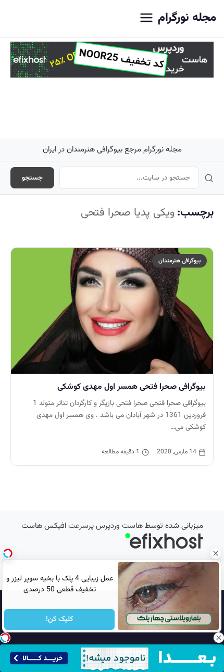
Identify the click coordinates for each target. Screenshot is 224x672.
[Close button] (216, 553)
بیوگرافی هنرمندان (179, 260)
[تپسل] (5, 637)
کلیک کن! (59, 619)
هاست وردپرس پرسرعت (105, 526)
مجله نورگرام (187, 18)
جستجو (32, 177)
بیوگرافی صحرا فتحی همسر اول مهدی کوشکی (131, 387)
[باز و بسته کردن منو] (146, 18)
